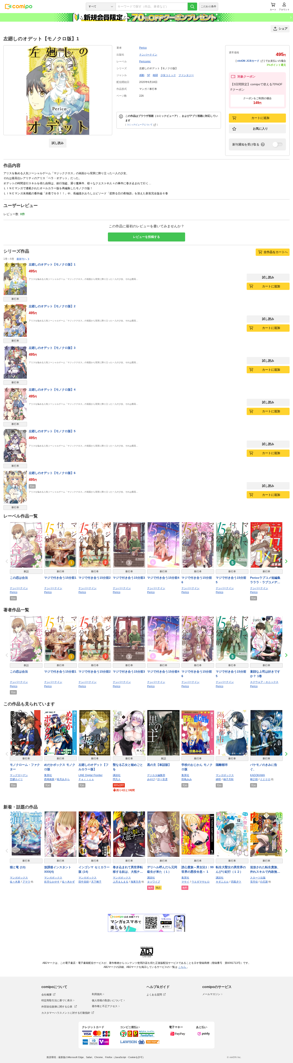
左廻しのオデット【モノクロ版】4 (52, 389)
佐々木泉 (15, 881)
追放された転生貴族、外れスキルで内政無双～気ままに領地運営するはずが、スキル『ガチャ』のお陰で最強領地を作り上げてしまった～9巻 (265, 869)
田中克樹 (84, 881)
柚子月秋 (228, 779)
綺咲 (218, 779)
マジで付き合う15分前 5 (231, 580)
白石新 (264, 881)
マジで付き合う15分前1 (60, 577)
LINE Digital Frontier (91, 775)
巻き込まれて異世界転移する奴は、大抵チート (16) (128, 869)
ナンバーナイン (148, 54)
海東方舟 (136, 881)
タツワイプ (153, 881)
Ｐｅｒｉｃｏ (86, 779)
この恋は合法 (19, 577)
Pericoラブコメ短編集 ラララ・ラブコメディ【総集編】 (265, 580)
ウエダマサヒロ (201, 881)
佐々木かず (68, 881)
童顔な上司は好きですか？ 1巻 (265, 674)
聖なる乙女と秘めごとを (128, 767)
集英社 (48, 775)
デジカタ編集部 (156, 775)
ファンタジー (186, 75)
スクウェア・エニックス (264, 682)
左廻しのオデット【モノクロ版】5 (52, 431)
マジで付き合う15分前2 (95, 577)
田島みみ (186, 779)
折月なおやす (52, 881)
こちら (182, 967)
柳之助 (254, 779)
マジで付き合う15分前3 (129, 577)
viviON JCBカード (248, 60)
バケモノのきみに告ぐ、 (263, 767)
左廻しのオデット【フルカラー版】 (94, 767)
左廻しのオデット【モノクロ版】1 (52, 264)
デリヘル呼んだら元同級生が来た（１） (162, 869)
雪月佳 (254, 881)
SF (148, 75)
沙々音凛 (162, 779)
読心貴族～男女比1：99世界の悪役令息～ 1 (197, 869)
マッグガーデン (19, 775)
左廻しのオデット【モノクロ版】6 (52, 473)
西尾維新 (49, 779)
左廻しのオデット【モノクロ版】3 (52, 347)
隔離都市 (222, 764)
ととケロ (265, 779)
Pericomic (145, 61)
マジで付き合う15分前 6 (196, 580)
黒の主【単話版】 (159, 764)
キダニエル (222, 881)
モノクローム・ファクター (25, 767)
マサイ (185, 881)
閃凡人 (117, 779)
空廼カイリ (16, 779)
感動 (141, 75)
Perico (143, 47)
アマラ (26, 881)
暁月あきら (63, 779)
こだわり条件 (208, 6)
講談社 (117, 775)
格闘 (155, 75)
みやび (151, 779)
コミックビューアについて (140, 124)
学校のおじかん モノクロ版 (197, 767)
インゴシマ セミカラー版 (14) (94, 869)
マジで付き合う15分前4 (163, 577)
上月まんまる (120, 881)
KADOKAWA (257, 775)
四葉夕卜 (236, 881)
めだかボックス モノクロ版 (59, 767)
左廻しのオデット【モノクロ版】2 (52, 306)
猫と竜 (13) (18, 867)
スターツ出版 (258, 877)
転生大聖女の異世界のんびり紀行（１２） (231, 869)
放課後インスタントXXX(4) (57, 869)
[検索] (192, 6)
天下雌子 (96, 881)
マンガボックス (225, 775)
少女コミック (168, 75)
